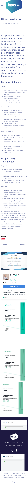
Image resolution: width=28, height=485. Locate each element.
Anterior (5, 244)
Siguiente (22, 244)
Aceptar (14, 482)
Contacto (19, 445)
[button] (2, 5)
